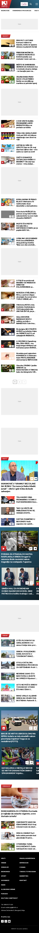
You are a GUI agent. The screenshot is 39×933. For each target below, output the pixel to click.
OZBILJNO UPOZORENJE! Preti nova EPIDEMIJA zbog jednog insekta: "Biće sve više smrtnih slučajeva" (26, 241)
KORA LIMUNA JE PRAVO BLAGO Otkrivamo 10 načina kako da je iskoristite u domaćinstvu (26, 202)
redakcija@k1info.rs (11, 907)
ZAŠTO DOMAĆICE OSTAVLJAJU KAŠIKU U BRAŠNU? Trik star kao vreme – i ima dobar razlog (25, 160)
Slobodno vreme (8, 889)
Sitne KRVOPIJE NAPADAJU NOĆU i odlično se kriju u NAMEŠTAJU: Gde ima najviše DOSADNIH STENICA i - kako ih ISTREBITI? (25, 320)
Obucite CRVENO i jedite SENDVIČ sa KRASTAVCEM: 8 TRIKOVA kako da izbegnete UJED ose (27, 369)
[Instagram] (6, 921)
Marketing (24, 876)
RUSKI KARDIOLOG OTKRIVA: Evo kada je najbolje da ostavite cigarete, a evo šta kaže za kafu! (19, 814)
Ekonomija (5, 871)
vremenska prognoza (21, 10)
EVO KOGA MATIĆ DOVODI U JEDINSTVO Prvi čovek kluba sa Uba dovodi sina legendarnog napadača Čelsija (17, 591)
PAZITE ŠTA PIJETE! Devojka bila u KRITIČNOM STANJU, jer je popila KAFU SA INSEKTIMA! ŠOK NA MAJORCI (27, 227)
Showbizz (5, 880)
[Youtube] (9, 921)
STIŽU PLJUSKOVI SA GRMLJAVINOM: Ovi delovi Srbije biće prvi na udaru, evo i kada (25, 642)
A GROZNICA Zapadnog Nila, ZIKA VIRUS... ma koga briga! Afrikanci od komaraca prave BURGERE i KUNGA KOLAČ (27, 344)
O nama (22, 867)
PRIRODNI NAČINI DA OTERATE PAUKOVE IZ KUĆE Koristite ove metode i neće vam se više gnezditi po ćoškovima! (25, 56)
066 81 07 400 (8, 904)
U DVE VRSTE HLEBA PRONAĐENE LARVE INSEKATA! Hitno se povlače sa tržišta (24, 124)
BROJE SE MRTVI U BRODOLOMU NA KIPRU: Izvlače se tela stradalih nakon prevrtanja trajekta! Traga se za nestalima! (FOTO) (18, 738)
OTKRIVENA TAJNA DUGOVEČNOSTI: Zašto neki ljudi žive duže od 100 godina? (26, 846)
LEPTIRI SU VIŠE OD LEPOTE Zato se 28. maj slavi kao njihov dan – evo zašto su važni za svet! (26, 148)
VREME (4, 635)
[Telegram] (13, 45)
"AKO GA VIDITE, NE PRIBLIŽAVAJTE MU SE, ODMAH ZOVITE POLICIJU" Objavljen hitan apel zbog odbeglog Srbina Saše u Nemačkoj (26, 510)
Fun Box (4, 894)
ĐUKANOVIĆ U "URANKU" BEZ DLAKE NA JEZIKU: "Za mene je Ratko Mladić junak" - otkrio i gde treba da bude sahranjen (18, 488)
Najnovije (5, 10)
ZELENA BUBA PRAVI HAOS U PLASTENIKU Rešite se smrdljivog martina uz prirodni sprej (26, 80)
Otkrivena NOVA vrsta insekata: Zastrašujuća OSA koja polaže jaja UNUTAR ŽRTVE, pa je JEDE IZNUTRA (25, 308)
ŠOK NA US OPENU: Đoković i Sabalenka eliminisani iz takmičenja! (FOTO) (16, 770)
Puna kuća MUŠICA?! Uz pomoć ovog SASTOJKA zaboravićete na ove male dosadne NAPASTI (27, 215)
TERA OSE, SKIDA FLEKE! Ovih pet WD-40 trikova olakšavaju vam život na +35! (26, 136)
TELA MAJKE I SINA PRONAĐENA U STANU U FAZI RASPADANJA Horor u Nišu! (26, 499)
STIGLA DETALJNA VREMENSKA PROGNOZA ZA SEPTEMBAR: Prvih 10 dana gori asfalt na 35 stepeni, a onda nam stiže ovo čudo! (27, 665)
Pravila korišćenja (27, 858)
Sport (3, 876)
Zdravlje (6, 786)
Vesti (4, 459)
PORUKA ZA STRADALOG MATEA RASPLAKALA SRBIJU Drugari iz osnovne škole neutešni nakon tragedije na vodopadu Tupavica (16, 558)
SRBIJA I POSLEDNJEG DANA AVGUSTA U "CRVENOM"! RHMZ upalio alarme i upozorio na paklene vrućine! (27, 654)
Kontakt (23, 880)
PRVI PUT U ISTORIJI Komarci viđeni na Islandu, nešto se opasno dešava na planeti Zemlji (26, 43)
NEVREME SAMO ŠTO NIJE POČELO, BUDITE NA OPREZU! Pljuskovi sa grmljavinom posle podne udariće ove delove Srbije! (27, 676)
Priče (3, 885)
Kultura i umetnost (9, 898)
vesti (36, 10)
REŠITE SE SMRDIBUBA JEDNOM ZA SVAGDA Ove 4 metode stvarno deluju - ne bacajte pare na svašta (27, 68)
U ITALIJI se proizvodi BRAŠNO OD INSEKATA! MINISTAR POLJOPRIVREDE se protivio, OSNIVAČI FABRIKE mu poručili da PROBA (26, 284)
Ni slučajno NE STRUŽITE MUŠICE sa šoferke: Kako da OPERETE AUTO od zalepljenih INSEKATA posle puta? (26, 332)
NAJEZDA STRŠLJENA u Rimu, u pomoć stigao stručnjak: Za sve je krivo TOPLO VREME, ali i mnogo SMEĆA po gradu (26, 296)
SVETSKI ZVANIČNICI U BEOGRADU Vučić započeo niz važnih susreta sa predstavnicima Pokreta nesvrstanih (26, 521)
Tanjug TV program (28, 871)
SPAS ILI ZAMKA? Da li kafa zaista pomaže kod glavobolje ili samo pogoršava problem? (26, 835)
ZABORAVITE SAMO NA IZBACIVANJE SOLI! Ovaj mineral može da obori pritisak (26, 824)
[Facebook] (10, 45)
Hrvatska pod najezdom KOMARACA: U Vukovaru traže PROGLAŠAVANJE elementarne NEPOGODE (26, 356)
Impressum (24, 863)
